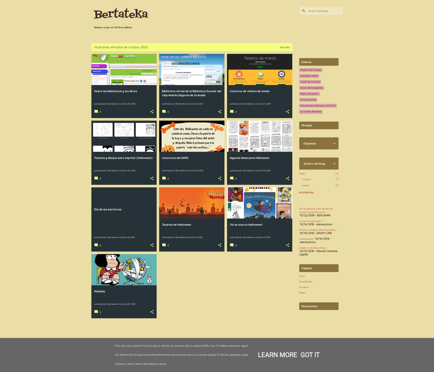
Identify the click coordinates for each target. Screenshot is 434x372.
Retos (302, 292)
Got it (310, 355)
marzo (305, 185)
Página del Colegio (310, 69)
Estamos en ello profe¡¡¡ (312, 247)
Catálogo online (309, 75)
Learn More (277, 355)
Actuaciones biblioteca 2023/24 (318, 105)
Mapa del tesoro (309, 93)
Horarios (304, 287)
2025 (302, 173)
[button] (152, 112)
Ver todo (285, 47)
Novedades (305, 281)
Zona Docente (308, 99)
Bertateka (121, 15)
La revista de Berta (310, 111)
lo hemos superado (310, 221)
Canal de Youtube (310, 81)
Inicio (302, 275)
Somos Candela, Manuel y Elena (317, 229)
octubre (306, 179)
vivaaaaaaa (306, 238)
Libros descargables (311, 87)
